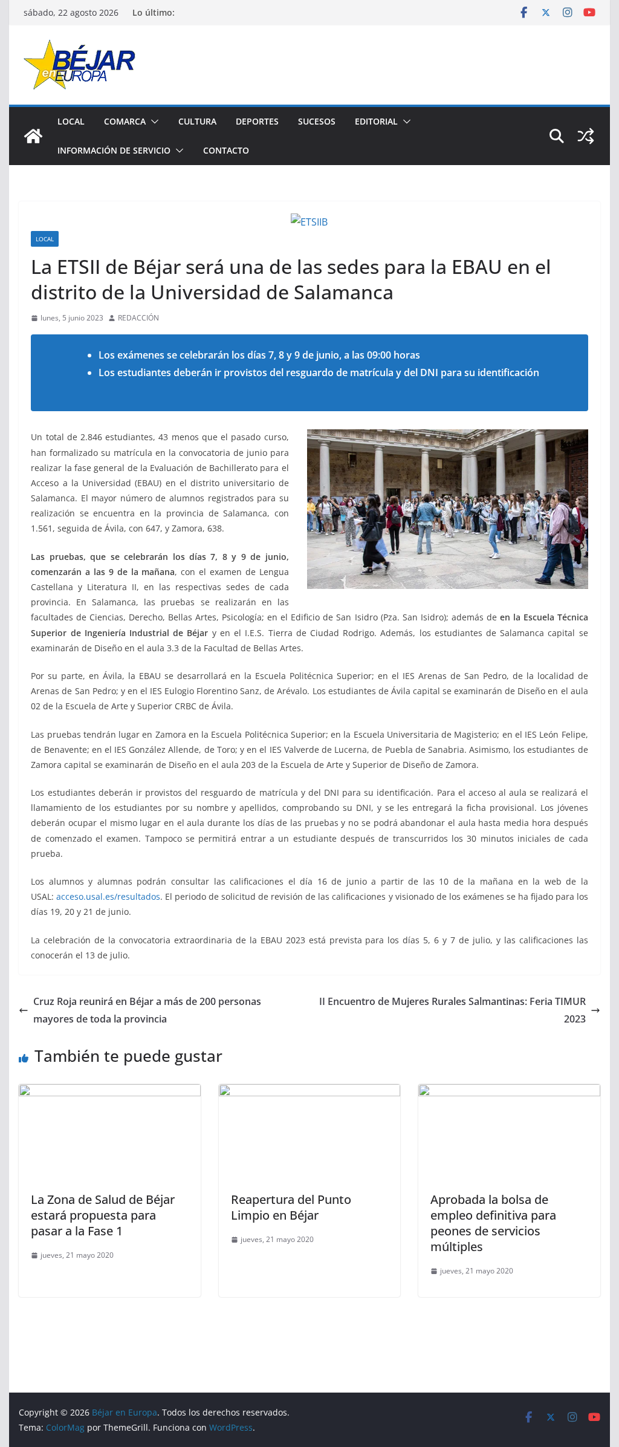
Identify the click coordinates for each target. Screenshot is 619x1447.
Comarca (125, 121)
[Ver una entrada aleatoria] (585, 136)
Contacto (226, 150)
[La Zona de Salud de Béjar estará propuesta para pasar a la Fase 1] (109, 1092)
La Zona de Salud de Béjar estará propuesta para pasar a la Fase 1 (103, 1215)
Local (71, 121)
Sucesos (316, 121)
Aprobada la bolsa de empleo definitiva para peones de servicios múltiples (493, 1223)
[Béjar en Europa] (33, 136)
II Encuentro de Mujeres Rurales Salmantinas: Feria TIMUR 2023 (452, 1010)
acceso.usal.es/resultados (108, 896)
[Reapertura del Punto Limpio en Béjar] (309, 1092)
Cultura (197, 121)
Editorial (376, 121)
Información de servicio (113, 150)
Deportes (257, 121)
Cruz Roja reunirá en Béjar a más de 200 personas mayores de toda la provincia (147, 1010)
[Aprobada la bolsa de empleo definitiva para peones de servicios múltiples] (509, 1092)
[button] (152, 121)
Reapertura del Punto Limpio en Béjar (291, 1207)
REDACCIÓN (138, 318)
